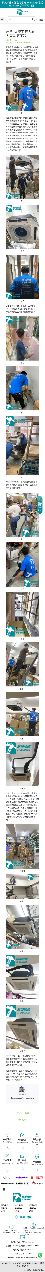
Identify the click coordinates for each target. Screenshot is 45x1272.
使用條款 (33, 1208)
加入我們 (19, 1205)
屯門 (3, 1211)
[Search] (33, 19)
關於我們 (5, 1205)
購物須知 (5, 1208)
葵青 (31, 1211)
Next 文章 (22, 1119)
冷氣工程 (28, 138)
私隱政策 (33, 1205)
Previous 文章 (23, 1112)
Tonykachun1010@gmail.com (22, 1098)
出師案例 (9, 40)
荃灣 (17, 1211)
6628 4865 (14, 5)
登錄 (41, 20)
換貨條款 (19, 1208)
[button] (2, 19)
